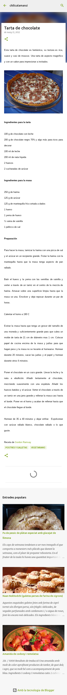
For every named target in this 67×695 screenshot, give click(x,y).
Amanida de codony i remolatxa (20, 654)
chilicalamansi (19, 5)
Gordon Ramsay (23, 442)
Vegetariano (38, 447)
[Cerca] (62, 5)
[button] (6, 39)
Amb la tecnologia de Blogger (35, 690)
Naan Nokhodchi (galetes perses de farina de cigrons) (33, 596)
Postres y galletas (16, 447)
